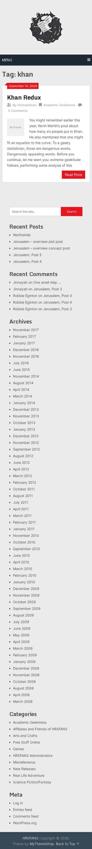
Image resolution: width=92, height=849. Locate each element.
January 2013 (24, 429)
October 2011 (24, 489)
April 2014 (21, 389)
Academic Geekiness (59, 105)
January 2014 (24, 403)
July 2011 (20, 502)
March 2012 (22, 476)
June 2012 (21, 462)
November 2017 (26, 330)
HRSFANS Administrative (33, 755)
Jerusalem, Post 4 (27, 261)
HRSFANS (30, 838)
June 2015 (21, 369)
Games (18, 749)
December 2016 (26, 350)
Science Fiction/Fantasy (32, 782)
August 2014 (23, 383)
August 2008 (23, 688)
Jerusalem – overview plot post (38, 241)
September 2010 (26, 549)
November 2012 (26, 442)
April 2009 (21, 642)
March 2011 (22, 515)
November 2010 (26, 535)
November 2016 (26, 356)
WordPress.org (25, 823)
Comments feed (26, 816)
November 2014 (26, 376)
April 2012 (21, 469)
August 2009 (23, 615)
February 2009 (25, 655)
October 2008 (24, 681)
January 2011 (24, 529)
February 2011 (24, 522)
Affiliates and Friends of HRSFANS (40, 729)
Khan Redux (24, 97)
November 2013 (26, 416)
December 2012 (26, 436)
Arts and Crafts (25, 735)
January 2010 (24, 582)
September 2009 (26, 608)
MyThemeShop (42, 844)
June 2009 (21, 628)
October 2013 (24, 423)
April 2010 (21, 562)
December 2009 (26, 588)
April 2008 (21, 695)
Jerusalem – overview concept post (41, 248)
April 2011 (21, 509)
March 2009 (23, 648)
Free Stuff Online (26, 742)
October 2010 (24, 542)
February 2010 (24, 575)
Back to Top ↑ (67, 844)
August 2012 (23, 456)
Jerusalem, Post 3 (47, 289)
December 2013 (26, 409)
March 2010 (22, 569)
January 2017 (24, 343)
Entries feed (22, 809)
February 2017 (24, 336)
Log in (18, 803)
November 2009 (26, 595)
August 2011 (23, 496)
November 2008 (26, 675)
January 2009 (24, 661)
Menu (7, 60)
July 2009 (21, 622)
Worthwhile (21, 235)
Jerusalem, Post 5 (27, 255)
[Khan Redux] (16, 126)
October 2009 (24, 602)
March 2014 (22, 396)
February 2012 (24, 482)
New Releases (24, 769)
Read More (73, 174)
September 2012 (26, 449)
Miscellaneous (24, 762)
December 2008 (26, 668)
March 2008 (23, 701)
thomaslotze (26, 105)
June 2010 (21, 555)
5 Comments (17, 111)
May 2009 (21, 635)
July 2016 (21, 363)
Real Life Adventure (28, 775)
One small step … (47, 282)
